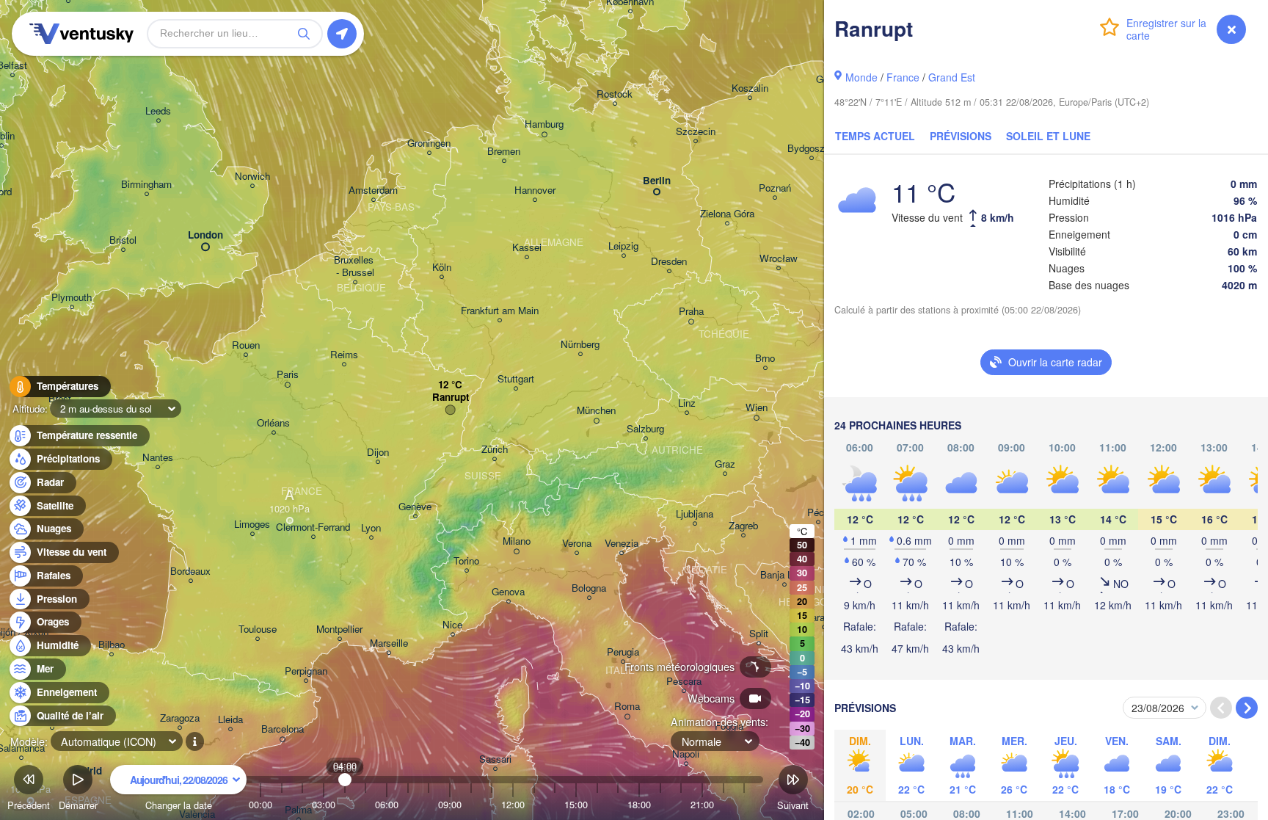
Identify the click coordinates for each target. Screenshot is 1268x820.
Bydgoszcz (811, 148)
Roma (627, 706)
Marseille (389, 643)
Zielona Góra (727, 214)
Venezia (621, 543)
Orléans (273, 423)
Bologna (589, 588)
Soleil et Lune (1048, 135)
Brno (765, 358)
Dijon (378, 452)
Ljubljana (694, 514)
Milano (517, 541)
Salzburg (645, 429)
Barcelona (282, 729)
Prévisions (960, 135)
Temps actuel (875, 135)
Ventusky (79, 34)
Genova (508, 592)
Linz (687, 403)
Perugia (623, 652)
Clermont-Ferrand (313, 527)
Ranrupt (450, 397)
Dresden (669, 261)
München (596, 410)
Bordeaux (190, 571)
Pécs (818, 513)
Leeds (158, 111)
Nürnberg (580, 344)
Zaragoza (180, 718)
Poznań (775, 188)
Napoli (685, 754)
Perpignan (306, 671)
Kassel (527, 248)
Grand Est (951, 77)
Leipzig (623, 246)
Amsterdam (373, 190)
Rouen (246, 345)
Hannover (534, 190)
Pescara (684, 681)
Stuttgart (516, 379)
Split (758, 634)
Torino (466, 561)
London (205, 235)
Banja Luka (784, 575)
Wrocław (778, 259)
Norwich (252, 176)
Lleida (230, 720)
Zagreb (743, 526)
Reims (344, 355)
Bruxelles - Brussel (355, 266)
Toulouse (257, 629)
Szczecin (695, 132)
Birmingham (146, 184)
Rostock (615, 94)
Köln (441, 267)
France (902, 77)
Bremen (503, 151)
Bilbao (111, 645)
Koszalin (750, 88)
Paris (288, 375)
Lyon (371, 528)
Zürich (494, 449)
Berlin (657, 181)
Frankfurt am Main (500, 311)
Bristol (122, 240)
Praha (691, 311)
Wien (757, 408)
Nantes (157, 457)
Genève (414, 507)
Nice (452, 625)
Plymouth (71, 297)
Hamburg (544, 124)
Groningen (429, 143)
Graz (725, 464)
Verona (576, 543)
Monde (861, 77)
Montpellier (339, 629)
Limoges (252, 524)
